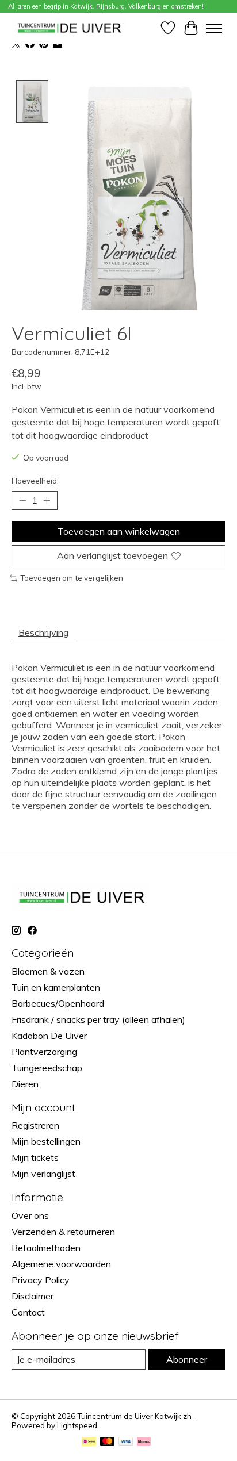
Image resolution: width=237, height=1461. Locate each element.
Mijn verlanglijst (43, 1173)
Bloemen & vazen (48, 971)
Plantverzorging (44, 1051)
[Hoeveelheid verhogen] (46, 500)
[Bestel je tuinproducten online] (70, 28)
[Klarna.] (144, 1442)
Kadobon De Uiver (49, 1035)
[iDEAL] (89, 1442)
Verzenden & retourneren (63, 1231)
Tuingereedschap (47, 1067)
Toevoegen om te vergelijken (71, 577)
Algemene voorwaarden (61, 1264)
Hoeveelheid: (35, 480)
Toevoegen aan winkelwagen (119, 531)
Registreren (35, 1125)
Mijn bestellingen (46, 1141)
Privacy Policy (41, 1280)
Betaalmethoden (46, 1247)
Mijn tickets (35, 1157)
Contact (28, 1312)
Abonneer (186, 1359)
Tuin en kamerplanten (56, 987)
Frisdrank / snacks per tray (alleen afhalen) (98, 1019)
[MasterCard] (107, 1442)
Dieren (25, 1084)
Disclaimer (32, 1296)
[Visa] (125, 1442)
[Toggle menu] (213, 28)
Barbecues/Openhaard (58, 1003)
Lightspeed (77, 1425)
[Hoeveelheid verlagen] (22, 500)
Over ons (30, 1215)
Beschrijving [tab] (43, 632)
